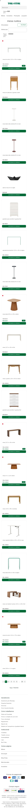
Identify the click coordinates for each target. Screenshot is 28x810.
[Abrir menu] (4, 3)
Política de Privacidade (6, 714)
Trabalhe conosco (5, 735)
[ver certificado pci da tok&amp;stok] (21, 790)
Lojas (2, 739)
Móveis (3, 15)
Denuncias (3, 705)
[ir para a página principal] (14, 3)
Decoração (4, 753)
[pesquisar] (25, 8)
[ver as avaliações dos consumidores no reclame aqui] (14, 790)
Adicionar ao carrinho (14, 68)
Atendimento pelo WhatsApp (8, 700)
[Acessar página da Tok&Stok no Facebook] (8, 691)
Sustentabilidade (5, 737)
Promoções (17, 15)
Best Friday (4, 742)
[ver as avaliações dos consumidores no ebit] (7, 790)
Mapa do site (4, 724)
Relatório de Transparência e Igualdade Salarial (12, 726)
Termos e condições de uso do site (9, 716)
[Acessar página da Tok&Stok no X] (20, 691)
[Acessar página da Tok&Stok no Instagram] (12, 691)
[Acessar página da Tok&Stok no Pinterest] (16, 691)
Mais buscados (5, 762)
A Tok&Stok (3, 732)
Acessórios (9, 15)
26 (22, 681)
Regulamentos (4, 721)
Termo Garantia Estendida (7, 708)
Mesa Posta (4, 758)
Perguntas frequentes (6, 703)
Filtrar (23, 25)
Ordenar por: (4, 29)
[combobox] (17, 30)
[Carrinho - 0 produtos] (26, 3)
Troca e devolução (5, 719)
